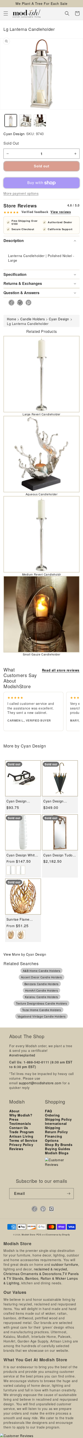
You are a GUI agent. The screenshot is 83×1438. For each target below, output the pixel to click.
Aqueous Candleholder (42, 494)
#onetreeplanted (22, 1055)
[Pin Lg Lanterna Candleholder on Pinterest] (27, 302)
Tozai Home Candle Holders (41, 1010)
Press (14, 1119)
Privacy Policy (21, 1144)
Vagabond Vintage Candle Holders (42, 1016)
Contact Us (18, 1128)
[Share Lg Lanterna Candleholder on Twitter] (18, 302)
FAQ (48, 1111)
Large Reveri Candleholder (41, 414)
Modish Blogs (56, 1153)
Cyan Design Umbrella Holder (56, 801)
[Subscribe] (68, 1193)
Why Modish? (21, 1115)
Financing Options (53, 1138)
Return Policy (56, 1132)
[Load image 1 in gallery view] (11, 120)
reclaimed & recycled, (51, 1269)
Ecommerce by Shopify (58, 1234)
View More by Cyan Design (24, 954)
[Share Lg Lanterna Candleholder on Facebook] (10, 302)
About (14, 1111)
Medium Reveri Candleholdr (41, 574)
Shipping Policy (58, 1119)
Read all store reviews (61, 670)
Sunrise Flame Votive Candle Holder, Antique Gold (22, 919)
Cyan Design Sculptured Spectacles (16, 801)
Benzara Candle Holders (41, 984)
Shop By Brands (58, 1144)
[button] (6, 13)
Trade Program (21, 1132)
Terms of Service (23, 1140)
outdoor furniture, (65, 1264)
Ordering (52, 1115)
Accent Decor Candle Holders (41, 977)
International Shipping (56, 1125)
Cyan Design (14, 133)
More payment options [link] (21, 193)
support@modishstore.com (40, 1083)
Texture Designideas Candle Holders (41, 1003)
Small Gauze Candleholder (41, 654)
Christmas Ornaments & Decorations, (32, 1273)
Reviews (16, 1149)
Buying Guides (57, 1149)
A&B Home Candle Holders (41, 971)
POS (38, 1234)
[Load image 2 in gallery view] (25, 120)
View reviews (60, 212)
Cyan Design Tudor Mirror (58, 855)
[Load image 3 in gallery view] (40, 120)
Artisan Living (21, 1136)
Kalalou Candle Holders (41, 997)
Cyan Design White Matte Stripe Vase (21, 855)
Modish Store (28, 1234)
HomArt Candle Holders (41, 990)
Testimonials (20, 1123)
